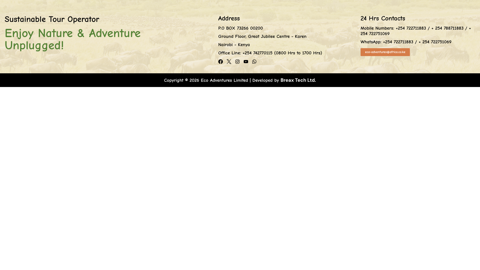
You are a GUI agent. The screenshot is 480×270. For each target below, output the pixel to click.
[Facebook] (220, 61)
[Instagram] (237, 61)
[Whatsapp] (254, 61)
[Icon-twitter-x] (229, 61)
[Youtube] (246, 61)
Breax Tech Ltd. (298, 80)
